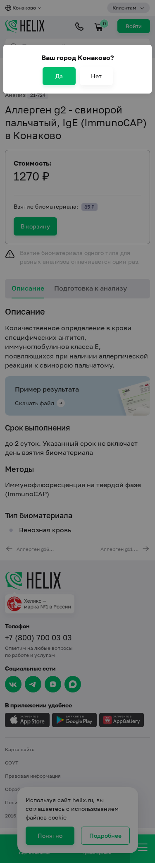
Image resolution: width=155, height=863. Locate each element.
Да (59, 75)
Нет (96, 75)
